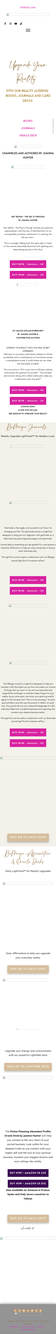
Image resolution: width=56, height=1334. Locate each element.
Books (27, 121)
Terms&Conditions (27, 1330)
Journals (28, 128)
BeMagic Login (28, 7)
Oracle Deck (28, 135)
